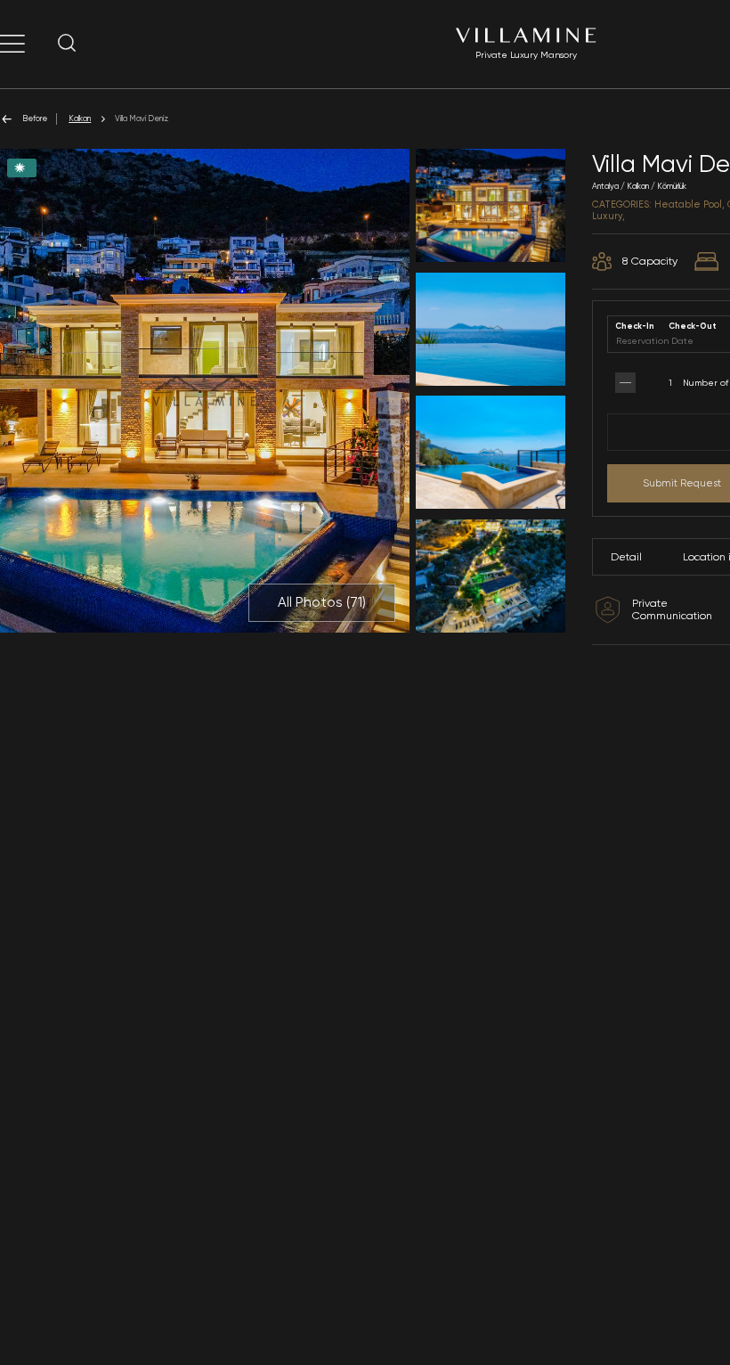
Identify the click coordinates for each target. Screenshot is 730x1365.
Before (34, 118)
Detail (626, 557)
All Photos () (322, 602)
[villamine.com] (12, 43)
